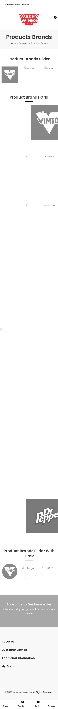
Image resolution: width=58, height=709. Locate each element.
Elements (24, 43)
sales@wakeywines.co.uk (18, 4)
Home (13, 43)
